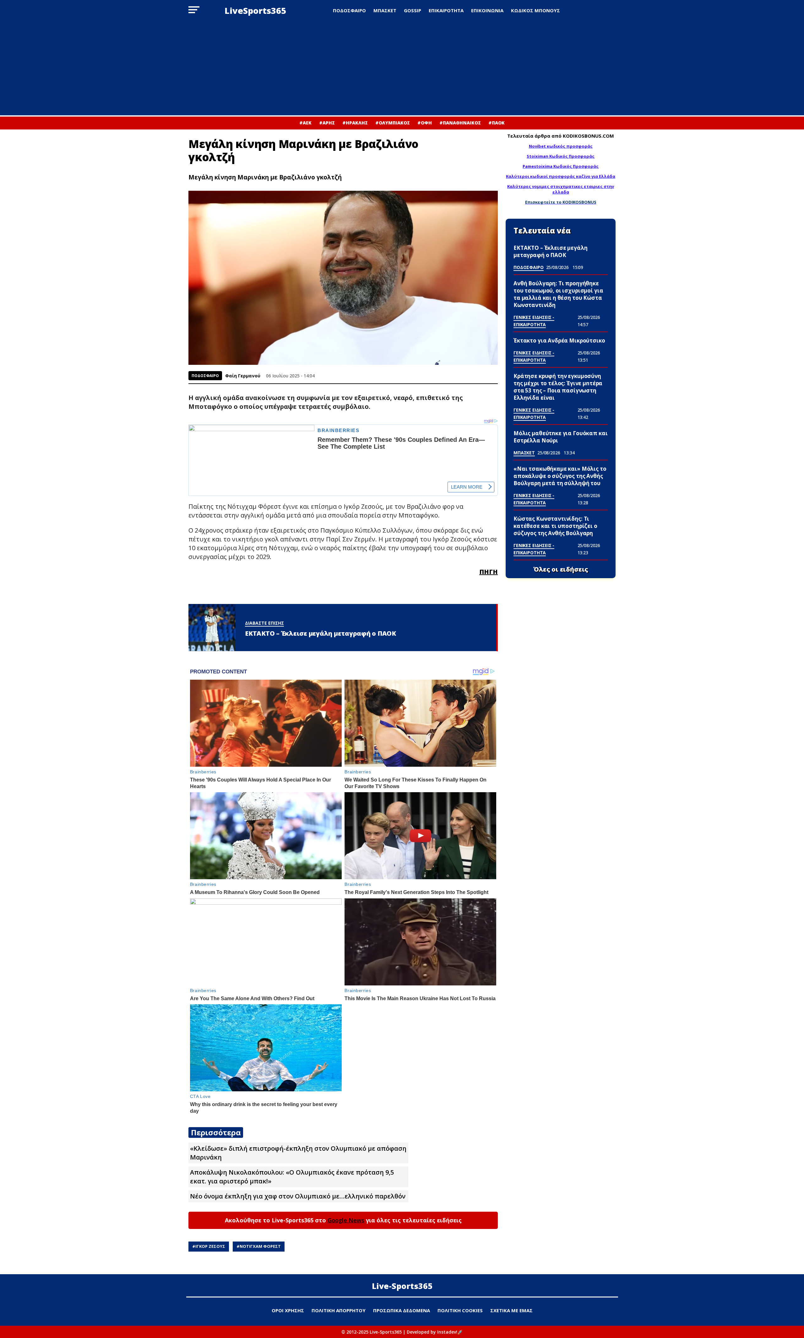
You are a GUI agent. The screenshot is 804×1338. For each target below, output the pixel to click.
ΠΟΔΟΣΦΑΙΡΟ (349, 10)
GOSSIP (412, 10)
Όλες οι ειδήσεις (560, 569)
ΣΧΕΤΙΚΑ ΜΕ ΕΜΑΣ (511, 1310)
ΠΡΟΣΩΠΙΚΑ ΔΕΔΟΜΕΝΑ (401, 1310)
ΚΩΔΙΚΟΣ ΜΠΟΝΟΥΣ (535, 10)
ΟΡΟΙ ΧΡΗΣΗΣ (288, 1310)
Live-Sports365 (402, 1285)
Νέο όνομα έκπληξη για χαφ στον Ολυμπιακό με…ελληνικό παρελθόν (297, 1196)
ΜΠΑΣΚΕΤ (384, 10)
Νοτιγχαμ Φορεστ (260, 1246)
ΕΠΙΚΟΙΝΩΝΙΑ (487, 10)
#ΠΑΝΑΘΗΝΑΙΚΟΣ (460, 123)
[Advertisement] (402, 68)
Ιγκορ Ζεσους (210, 1246)
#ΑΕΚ (305, 123)
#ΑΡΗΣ (327, 123)
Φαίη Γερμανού (242, 376)
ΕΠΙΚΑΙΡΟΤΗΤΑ (446, 10)
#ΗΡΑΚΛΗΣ (355, 123)
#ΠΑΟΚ (496, 123)
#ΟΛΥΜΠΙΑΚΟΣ (392, 123)
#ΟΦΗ (424, 123)
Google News (346, 1220)
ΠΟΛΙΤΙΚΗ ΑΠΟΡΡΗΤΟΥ (339, 1310)
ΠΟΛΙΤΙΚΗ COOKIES (460, 1310)
